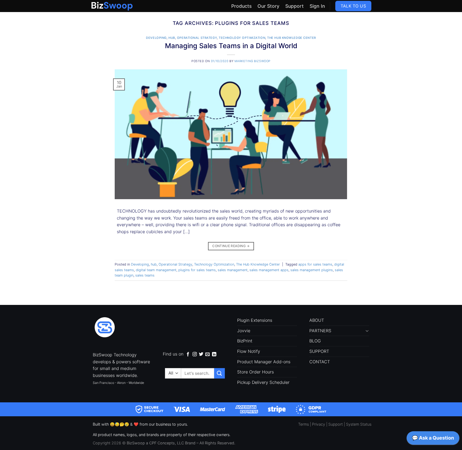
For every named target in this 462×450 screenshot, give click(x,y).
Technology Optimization (242, 38)
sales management (233, 270)
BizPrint (244, 340)
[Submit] (219, 373)
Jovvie (243, 330)
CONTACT (319, 361)
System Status (358, 424)
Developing (156, 38)
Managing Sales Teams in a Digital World (231, 45)
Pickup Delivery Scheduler (263, 382)
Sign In (317, 6)
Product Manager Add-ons (263, 361)
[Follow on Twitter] (201, 354)
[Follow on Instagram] (194, 354)
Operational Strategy (197, 38)
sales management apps (268, 270)
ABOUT (316, 320)
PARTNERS (320, 330)
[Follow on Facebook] (188, 354)
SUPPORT (319, 351)
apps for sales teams (315, 264)
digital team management (156, 270)
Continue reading (231, 246)
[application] (433, 439)
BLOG (315, 340)
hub (171, 38)
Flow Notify (248, 351)
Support (294, 6)
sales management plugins (311, 270)
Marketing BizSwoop (252, 61)
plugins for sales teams (197, 270)
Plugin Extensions (254, 320)
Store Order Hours (255, 372)
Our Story (268, 6)
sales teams (145, 275)
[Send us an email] (207, 354)
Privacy (318, 424)
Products (241, 6)
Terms (303, 424)
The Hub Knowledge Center (291, 38)
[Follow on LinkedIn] (214, 354)
